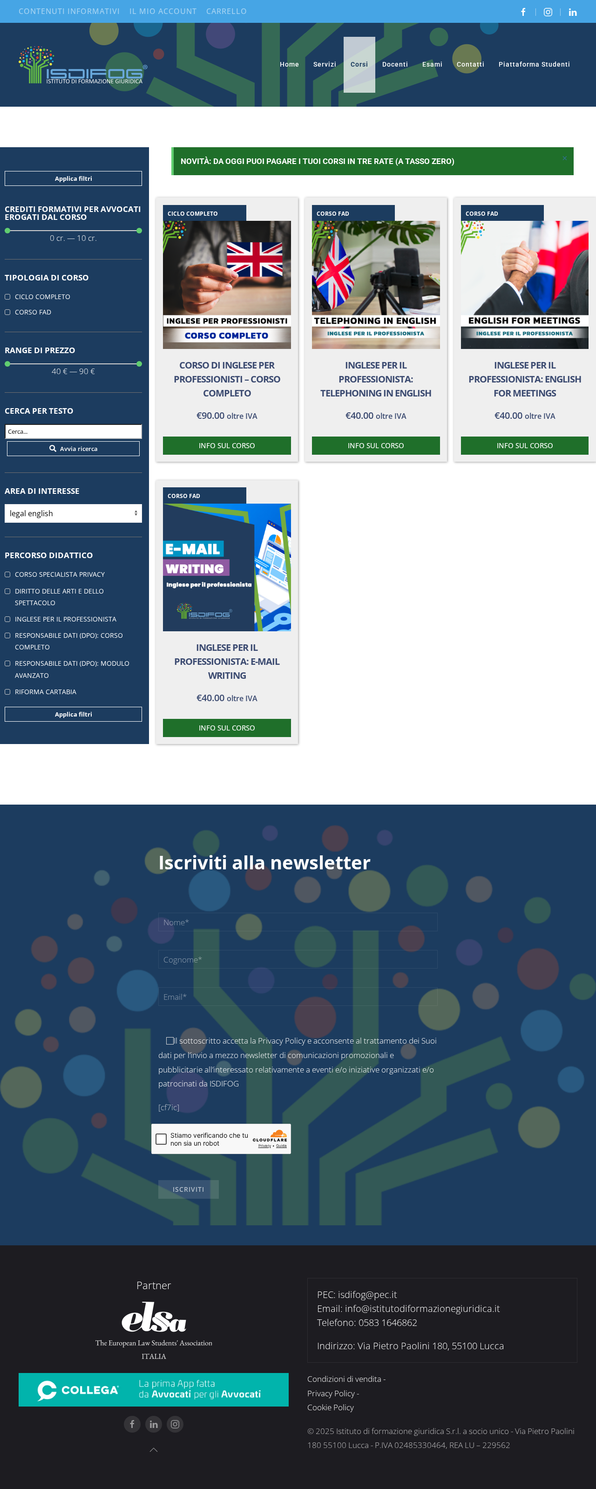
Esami (432, 64)
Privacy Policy (281, 1040)
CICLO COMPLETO (193, 214)
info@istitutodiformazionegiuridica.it (422, 1308)
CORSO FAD (333, 214)
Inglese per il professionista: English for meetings (524, 379)
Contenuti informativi (69, 11)
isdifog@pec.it (367, 1294)
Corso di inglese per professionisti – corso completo (227, 379)
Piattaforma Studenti (534, 64)
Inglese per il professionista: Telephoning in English (375, 379)
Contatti (471, 64)
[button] (153, 1450)
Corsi (359, 64)
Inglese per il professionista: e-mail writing (226, 661)
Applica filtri (73, 178)
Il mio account (163, 11)
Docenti (395, 64)
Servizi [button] (325, 64)
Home (289, 64)
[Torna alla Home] (84, 65)
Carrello (226, 11)
